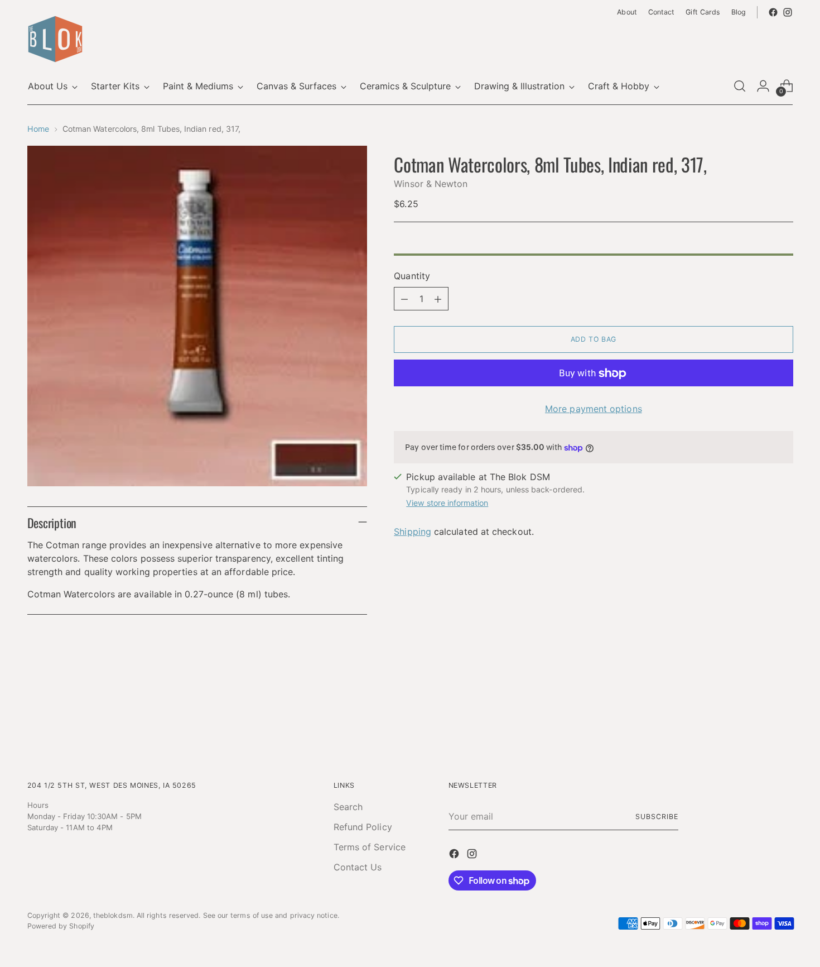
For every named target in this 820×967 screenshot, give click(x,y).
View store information (447, 503)
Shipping (412, 531)
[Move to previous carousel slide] (758, 712)
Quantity (412, 276)
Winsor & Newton (430, 184)
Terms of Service (370, 847)
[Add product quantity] (438, 299)
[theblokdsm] (55, 39)
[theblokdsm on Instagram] (788, 12)
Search (348, 806)
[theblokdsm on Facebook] (773, 12)
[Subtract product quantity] (404, 299)
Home (38, 128)
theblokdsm (113, 915)
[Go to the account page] (763, 86)
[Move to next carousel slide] (783, 712)
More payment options (593, 409)
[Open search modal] (740, 86)
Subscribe (656, 816)
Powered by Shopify (60, 926)
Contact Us (358, 867)
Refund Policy (363, 826)
